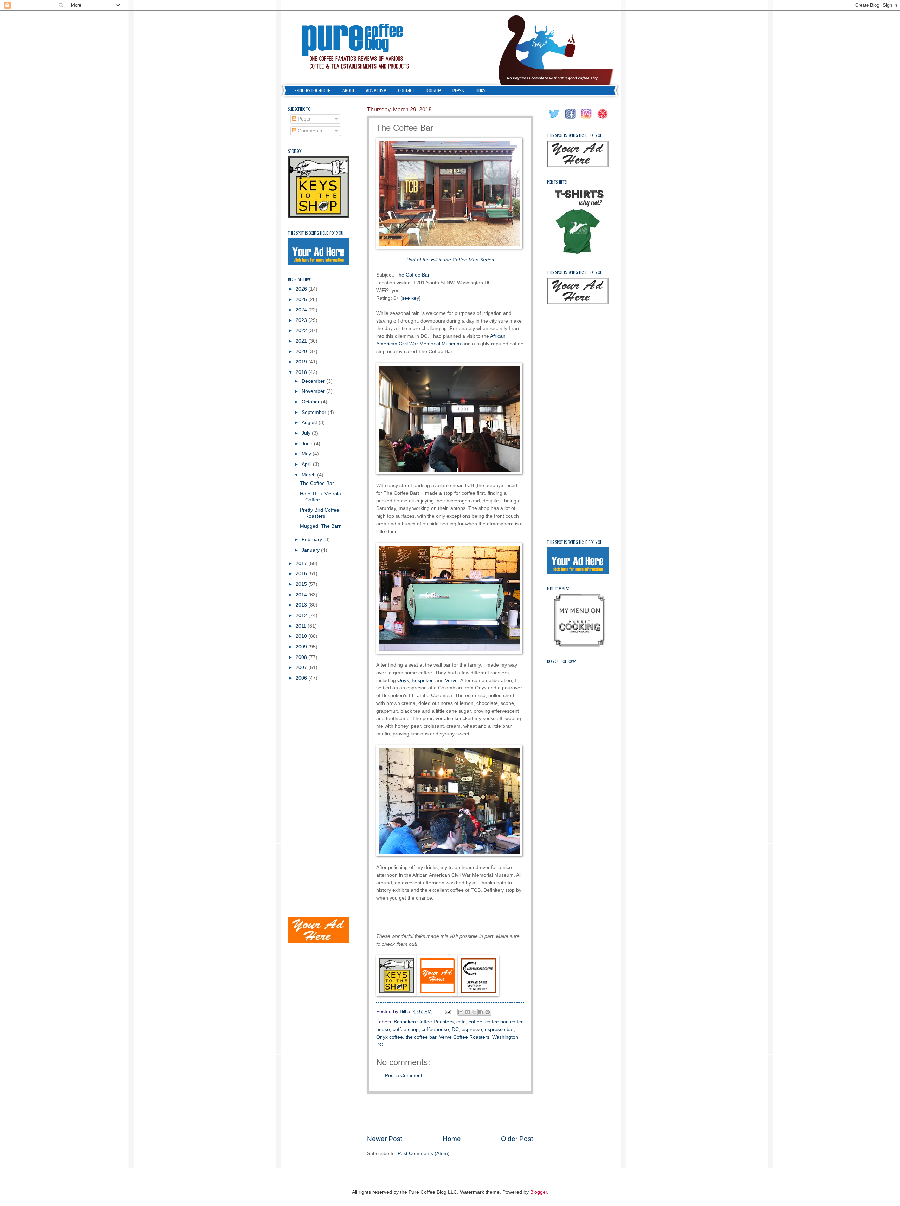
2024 (302, 309)
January (311, 550)
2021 (302, 341)
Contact (406, 90)
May (307, 453)
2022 (302, 330)
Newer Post (384, 1138)
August (310, 422)
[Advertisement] (450, 1113)
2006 (302, 678)
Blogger (538, 1192)
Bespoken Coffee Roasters (424, 1021)
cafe (461, 1021)
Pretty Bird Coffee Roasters (319, 513)
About (348, 90)
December (314, 381)
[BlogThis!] (467, 1012)
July (307, 433)
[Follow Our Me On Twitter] (554, 119)
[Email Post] (448, 1011)
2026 (302, 289)
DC (455, 1029)
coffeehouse (435, 1029)
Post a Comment (403, 1075)
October (311, 401)
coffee (475, 1021)
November (314, 391)
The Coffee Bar (413, 275)
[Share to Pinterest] (487, 1012)
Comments (309, 131)
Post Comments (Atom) (424, 1153)
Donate (433, 90)
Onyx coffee (389, 1037)
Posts (303, 119)
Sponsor (295, 151)
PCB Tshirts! (557, 182)
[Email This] (460, 1012)
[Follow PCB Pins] (603, 119)
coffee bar (496, 1021)
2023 (302, 320)
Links (481, 90)
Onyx (403, 680)
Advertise (376, 90)
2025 (302, 299)
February (312, 539)
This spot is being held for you (315, 233)
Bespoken (423, 680)
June (308, 443)
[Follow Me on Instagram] (586, 119)
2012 (302, 615)
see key (410, 298)
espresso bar (499, 1029)
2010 (302, 636)
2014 (302, 594)
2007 (302, 667)
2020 (302, 351)
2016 (302, 573)
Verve (451, 680)
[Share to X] (474, 1012)
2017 (302, 563)
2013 (302, 605)
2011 (302, 626)
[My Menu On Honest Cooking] (579, 645)
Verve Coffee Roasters (464, 1037)
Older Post (517, 1138)
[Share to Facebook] (480, 1012)
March (309, 475)
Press (458, 90)
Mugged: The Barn (321, 526)
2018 (302, 372)
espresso (472, 1029)
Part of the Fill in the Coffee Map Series (450, 259)
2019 (302, 361)
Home (452, 1138)
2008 (302, 657)
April (307, 464)
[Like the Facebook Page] (570, 119)
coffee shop (406, 1029)
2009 (302, 646)
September (315, 412)
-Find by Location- (313, 90)
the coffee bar (421, 1037)
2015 (302, 584)
